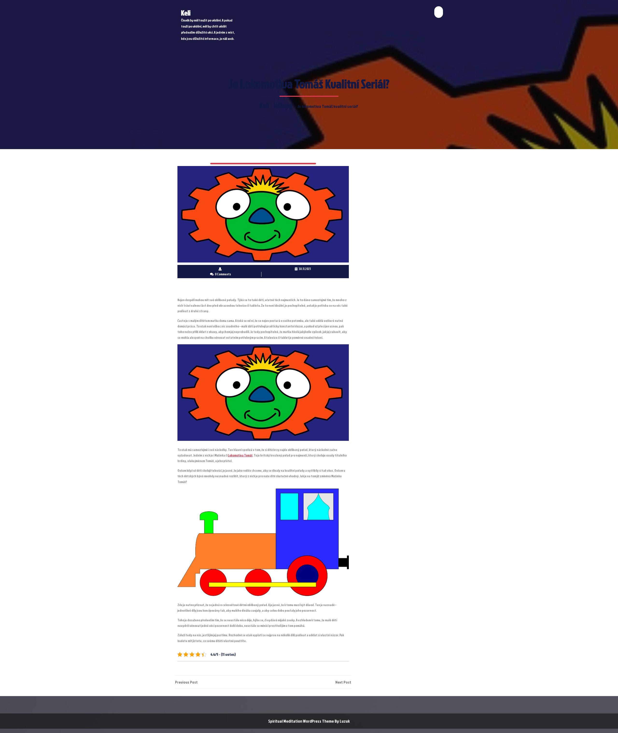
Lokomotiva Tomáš (240, 455)
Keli (185, 13)
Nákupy (283, 105)
